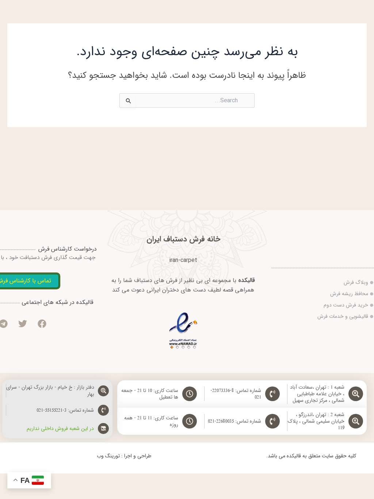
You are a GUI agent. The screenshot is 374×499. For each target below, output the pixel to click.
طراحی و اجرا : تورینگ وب (124, 456)
